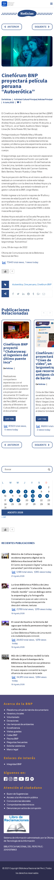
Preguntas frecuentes (17, 742)
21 (33, 500)
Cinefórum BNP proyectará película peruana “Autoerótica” (24, 83)
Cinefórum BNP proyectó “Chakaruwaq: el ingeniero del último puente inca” (15, 353)
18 (11, 500)
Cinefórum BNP (44, 284)
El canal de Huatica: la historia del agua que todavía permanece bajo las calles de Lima (31, 625)
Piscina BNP (12, 738)
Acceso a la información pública (22, 797)
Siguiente (40, 26)
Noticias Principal (45, 99)
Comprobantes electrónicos (20, 804)
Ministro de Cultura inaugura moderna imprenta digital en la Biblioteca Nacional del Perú (28, 558)
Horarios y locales (15, 713)
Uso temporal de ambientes (20, 724)
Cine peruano (30, 284)
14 (33, 496)
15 (40, 496)
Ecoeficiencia (13, 727)
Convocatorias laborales (19, 801)
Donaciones (12, 720)
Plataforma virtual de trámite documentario (28, 709)
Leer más (9, 418)
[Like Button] (5, 271)
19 (18, 500)
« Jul (4, 517)
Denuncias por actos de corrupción (24, 808)
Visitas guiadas (14, 731)
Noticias (7, 99)
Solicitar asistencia (16, 745)
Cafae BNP (12, 735)
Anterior (13, 26)
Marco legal (12, 749)
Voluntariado (13, 717)
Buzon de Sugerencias (17, 793)
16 (47, 496)
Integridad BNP (14, 764)
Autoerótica (17, 284)
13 (26, 496)
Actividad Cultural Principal (25, 99)
